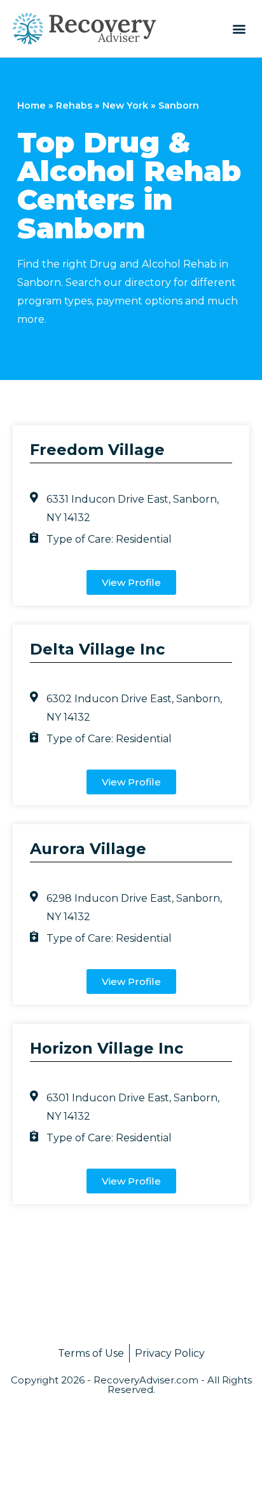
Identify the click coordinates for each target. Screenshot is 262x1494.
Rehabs (74, 105)
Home (31, 105)
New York (125, 105)
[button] (238, 28)
